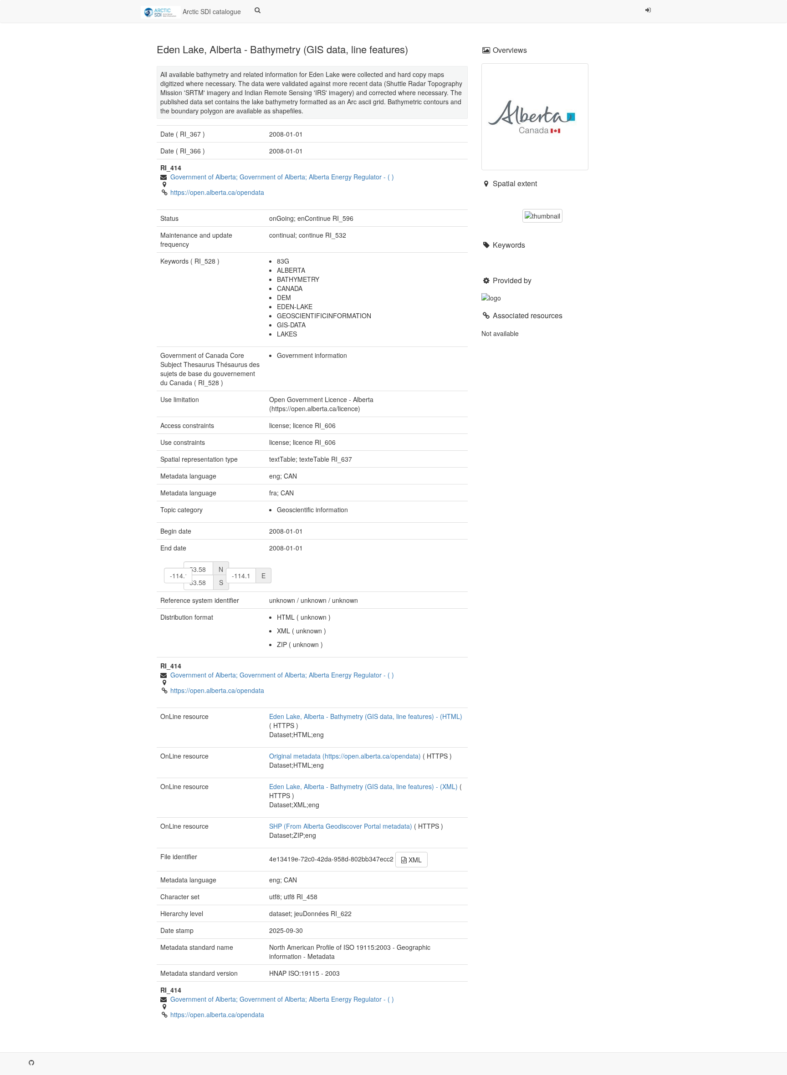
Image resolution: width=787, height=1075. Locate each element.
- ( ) (282, 176)
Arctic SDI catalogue (211, 11)
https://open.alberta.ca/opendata (217, 192)
